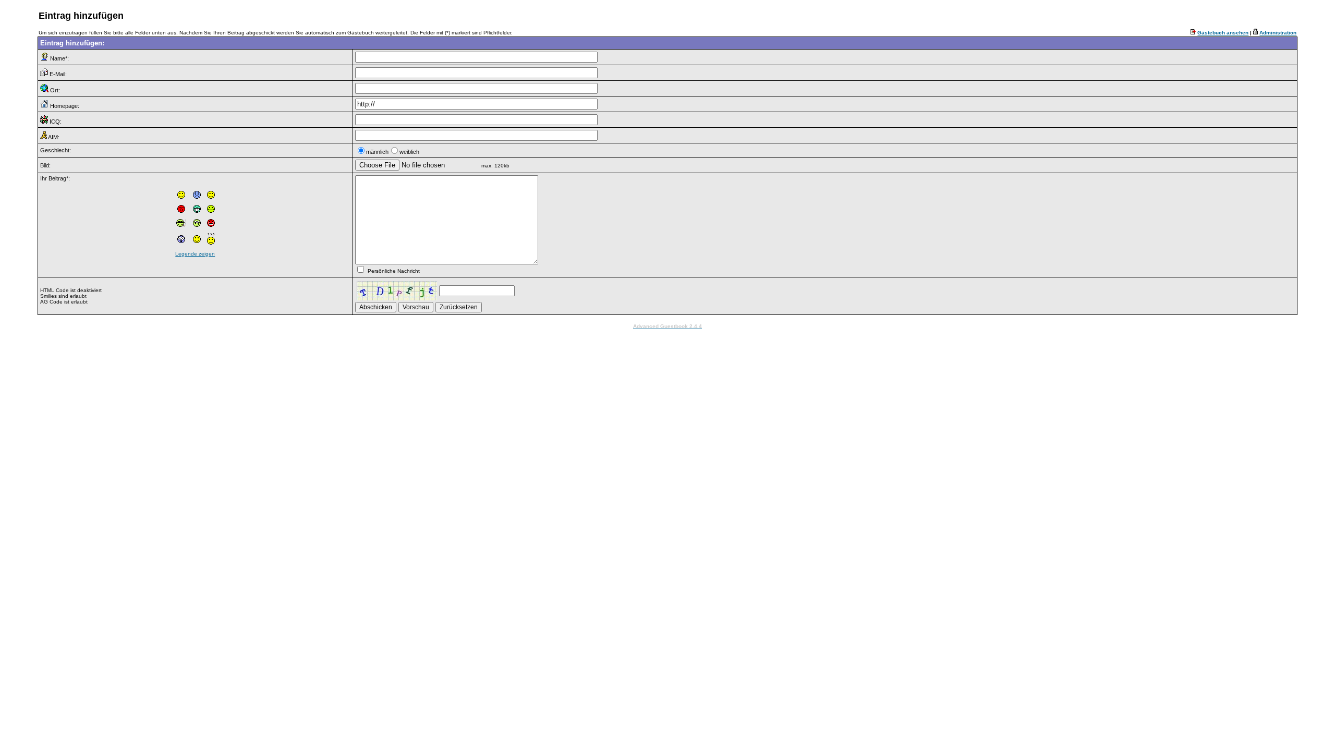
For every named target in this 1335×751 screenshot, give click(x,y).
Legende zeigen (195, 254)
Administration (1277, 32)
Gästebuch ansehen (1222, 32)
